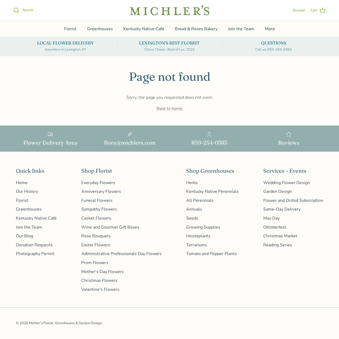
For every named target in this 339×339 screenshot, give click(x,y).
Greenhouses (100, 29)
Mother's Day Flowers (102, 272)
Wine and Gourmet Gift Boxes (110, 227)
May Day (271, 218)
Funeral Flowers (97, 200)
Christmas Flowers (99, 280)
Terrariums (196, 245)
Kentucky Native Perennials (212, 191)
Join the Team (241, 29)
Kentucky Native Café (143, 29)
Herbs (192, 183)
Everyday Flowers (98, 183)
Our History (27, 191)
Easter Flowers (95, 245)
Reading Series (277, 245)
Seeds (192, 218)
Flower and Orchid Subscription (293, 200)
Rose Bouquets (96, 236)
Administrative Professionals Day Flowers (121, 254)
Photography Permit (35, 254)
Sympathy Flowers (99, 209)
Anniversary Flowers (101, 191)
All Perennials (199, 200)
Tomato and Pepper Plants (211, 254)
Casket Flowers (96, 218)
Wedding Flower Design (286, 183)
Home (22, 183)
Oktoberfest (274, 227)
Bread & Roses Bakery (196, 29)
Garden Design (277, 191)
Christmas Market (280, 236)
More (270, 29)
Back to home (169, 108)
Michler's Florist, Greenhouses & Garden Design (65, 323)
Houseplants (198, 236)
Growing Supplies (203, 227)
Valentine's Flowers (100, 289)
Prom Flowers (94, 263)
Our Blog (24, 236)
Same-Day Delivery (282, 209)
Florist (70, 29)
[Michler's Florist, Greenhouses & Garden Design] (169, 10)
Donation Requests (34, 245)
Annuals (194, 209)
